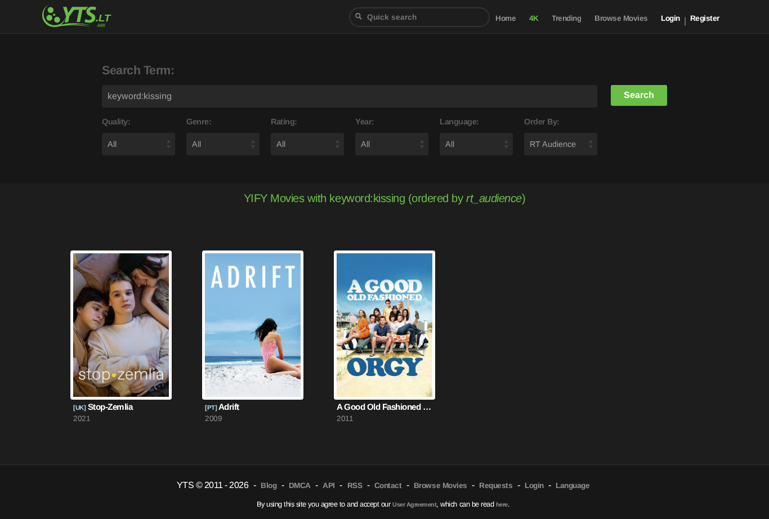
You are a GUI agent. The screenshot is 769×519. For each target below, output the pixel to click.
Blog (268, 485)
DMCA (300, 485)
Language (572, 485)
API (329, 485)
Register (704, 18)
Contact (388, 485)
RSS (355, 485)
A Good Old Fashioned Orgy (384, 406)
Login (670, 18)
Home (505, 18)
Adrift (222, 406)
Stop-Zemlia (102, 406)
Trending (566, 18)
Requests (495, 485)
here (502, 504)
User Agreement (414, 504)
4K (534, 18)
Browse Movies (621, 18)
